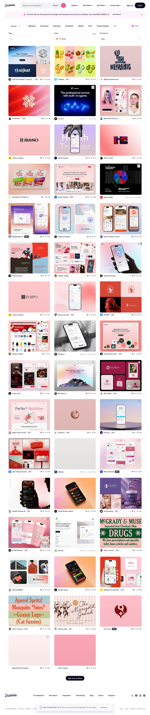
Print (90, 26)
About (101, 695)
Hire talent (53, 695)
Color (56, 33)
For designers (38, 695)
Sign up (130, 5)
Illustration (69, 26)
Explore (74, 5)
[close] (141, 14)
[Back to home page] (10, 5)
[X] (132, 695)
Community (115, 5)
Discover (32, 26)
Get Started (117, 14)
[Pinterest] (144, 695)
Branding (56, 26)
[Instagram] (140, 695)
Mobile (81, 26)
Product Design (103, 26)
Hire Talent (87, 5)
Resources (141, 709)
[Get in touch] (36, 73)
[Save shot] (41, 73)
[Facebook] (136, 695)
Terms (21, 709)
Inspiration (66, 695)
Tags (10, 33)
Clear (94, 34)
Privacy (28, 709)
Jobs (121, 709)
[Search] (63, 5)
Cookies (36, 709)
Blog (91, 695)
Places (132, 709)
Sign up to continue (75, 678)
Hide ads (83, 119)
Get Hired (101, 5)
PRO (36, 79)
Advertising (80, 695)
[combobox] (36, 5)
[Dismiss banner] (112, 705)
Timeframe (104, 33)
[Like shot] (46, 73)
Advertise (92, 119)
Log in (140, 5)
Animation (44, 26)
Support (111, 695)
